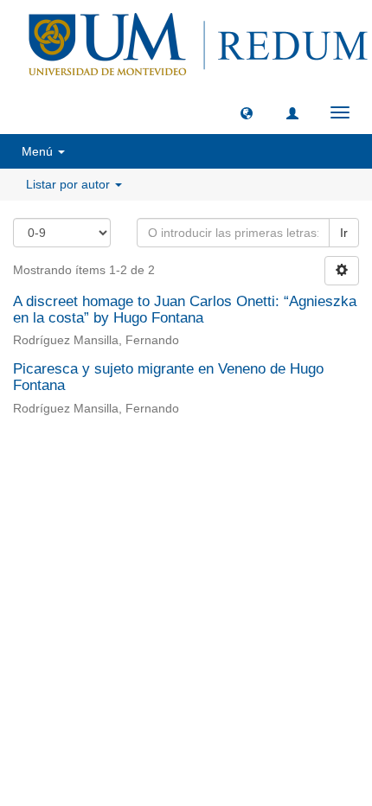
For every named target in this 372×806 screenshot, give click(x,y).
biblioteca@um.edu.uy (186, 512)
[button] (246, 112)
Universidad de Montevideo (151, 472)
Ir (344, 233)
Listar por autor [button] (69, 184)
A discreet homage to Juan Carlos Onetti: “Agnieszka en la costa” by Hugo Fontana (184, 309)
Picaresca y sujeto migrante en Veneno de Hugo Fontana (168, 377)
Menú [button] (39, 151)
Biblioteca (277, 472)
